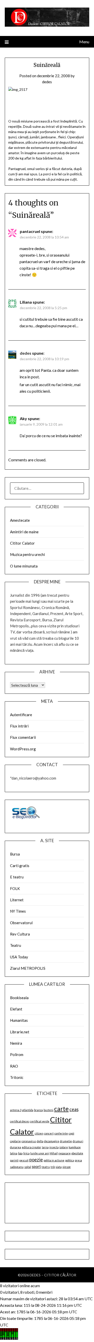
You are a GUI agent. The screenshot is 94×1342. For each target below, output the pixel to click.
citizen (39, 1133)
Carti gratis (19, 865)
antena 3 (15, 1110)
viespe (66, 1166)
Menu (84, 41)
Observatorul (21, 922)
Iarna (45, 1147)
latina (13, 1153)
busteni (48, 1110)
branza (38, 1110)
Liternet (17, 900)
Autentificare (21, 714)
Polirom (16, 1054)
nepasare (64, 1153)
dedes (47, 81)
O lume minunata (24, 566)
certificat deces (19, 1121)
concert (49, 1133)
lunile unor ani (39, 1153)
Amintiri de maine (24, 532)
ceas (73, 1109)
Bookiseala (19, 997)
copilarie (15, 1141)
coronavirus (29, 1141)
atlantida (27, 1110)
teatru (46, 1166)
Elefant (16, 1009)
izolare (63, 1147)
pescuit (24, 1160)
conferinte (61, 1133)
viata (59, 1166)
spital (27, 1166)
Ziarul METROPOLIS (27, 968)
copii (71, 1133)
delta (40, 1141)
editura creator (31, 1147)
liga (20, 1153)
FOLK (15, 888)
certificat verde (39, 1121)
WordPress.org (23, 749)
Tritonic (16, 1077)
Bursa (15, 854)
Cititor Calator (22, 543)
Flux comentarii (23, 737)
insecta (54, 1147)
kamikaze (75, 1147)
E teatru (17, 877)
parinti (14, 1160)
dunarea (15, 1147)
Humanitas (19, 1020)
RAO (14, 1066)
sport (36, 1166)
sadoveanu (17, 1166)
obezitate (77, 1153)
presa (78, 1160)
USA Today (19, 957)
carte (61, 1108)
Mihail (54, 1153)
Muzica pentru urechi (27, 554)
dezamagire (51, 1141)
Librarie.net (19, 1032)
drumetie (66, 1141)
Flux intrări (19, 726)
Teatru (15, 945)
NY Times (18, 911)
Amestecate (20, 520)
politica (69, 1160)
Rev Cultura (20, 934)
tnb (53, 1166)
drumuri (78, 1141)
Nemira (16, 1043)
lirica (26, 1153)
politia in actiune (54, 1160)
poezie (36, 1159)
